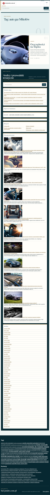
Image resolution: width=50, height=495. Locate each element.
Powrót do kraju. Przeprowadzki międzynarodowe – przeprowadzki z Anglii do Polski (19, 479)
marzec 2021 (7, 375)
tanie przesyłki (16, 458)
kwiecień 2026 (7, 334)
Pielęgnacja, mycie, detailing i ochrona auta (35, 130)
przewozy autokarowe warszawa (26, 456)
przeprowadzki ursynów (35, 450)
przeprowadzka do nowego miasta (35, 447)
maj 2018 (6, 412)
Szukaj (46, 8)
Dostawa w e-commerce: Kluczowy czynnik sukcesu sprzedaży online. (16, 477)
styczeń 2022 (7, 356)
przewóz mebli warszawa (40, 456)
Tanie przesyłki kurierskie (37, 458)
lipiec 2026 (6, 330)
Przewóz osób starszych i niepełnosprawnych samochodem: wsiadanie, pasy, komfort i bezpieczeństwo (23, 219)
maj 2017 (6, 418)
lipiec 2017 (6, 414)
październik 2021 (7, 362)
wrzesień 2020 (7, 387)
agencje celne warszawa (7, 443)
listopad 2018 (7, 407)
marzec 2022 (7, 352)
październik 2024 (7, 344)
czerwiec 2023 (7, 348)
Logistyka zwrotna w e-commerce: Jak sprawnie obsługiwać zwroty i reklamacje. (18, 475)
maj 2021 (6, 371)
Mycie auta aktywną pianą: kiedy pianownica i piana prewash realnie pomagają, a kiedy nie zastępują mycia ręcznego (24, 151)
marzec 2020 (7, 399)
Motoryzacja (28, 128)
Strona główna (46, 491)
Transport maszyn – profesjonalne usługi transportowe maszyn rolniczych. (17, 474)
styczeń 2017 (7, 426)
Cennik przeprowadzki (17, 443)
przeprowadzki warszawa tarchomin (35, 451)
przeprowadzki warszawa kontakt (19, 451)
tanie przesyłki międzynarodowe (27, 459)
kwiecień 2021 (7, 373)
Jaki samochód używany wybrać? (29, 303)
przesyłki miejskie (32, 454)
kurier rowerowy (5, 447)
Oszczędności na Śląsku (37, 45)
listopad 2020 (7, 383)
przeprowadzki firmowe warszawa (23, 448)
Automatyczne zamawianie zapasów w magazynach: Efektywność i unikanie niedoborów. (20, 482)
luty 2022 (6, 354)
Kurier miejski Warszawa (30, 445)
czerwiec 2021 (7, 369)
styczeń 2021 (7, 379)
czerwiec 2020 (7, 393)
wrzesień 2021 (7, 363)
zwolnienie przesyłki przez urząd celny (16, 463)
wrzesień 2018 (7, 410)
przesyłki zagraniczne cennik (10, 456)
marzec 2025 (7, 340)
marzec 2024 (7, 346)
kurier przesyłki (42, 445)
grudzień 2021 (7, 358)
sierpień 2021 (7, 365)
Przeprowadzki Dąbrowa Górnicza (8, 448)
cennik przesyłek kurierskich (30, 443)
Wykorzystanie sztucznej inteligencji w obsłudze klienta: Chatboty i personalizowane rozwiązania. (22, 480)
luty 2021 (6, 377)
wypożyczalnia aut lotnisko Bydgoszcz (20, 462)
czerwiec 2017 (7, 416)
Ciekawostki (32, 41)
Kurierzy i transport (30, 126)
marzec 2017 (7, 422)
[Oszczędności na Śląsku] (15, 49)
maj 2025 (6, 338)
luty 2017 (6, 424)
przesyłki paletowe (40, 454)
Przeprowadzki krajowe (39, 448)
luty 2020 (6, 401)
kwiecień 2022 (7, 350)
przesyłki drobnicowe (13, 453)
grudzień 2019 (7, 405)
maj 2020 (6, 395)
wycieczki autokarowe (30, 460)
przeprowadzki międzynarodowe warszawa (22, 450)
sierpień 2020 (7, 389)
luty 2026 (6, 336)
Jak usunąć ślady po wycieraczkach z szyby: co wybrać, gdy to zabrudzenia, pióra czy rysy (23, 103)
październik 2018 (7, 408)
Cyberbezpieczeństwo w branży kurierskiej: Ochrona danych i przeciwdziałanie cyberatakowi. (21, 472)
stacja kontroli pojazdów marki (7, 457)
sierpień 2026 (7, 328)
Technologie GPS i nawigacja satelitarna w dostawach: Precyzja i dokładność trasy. (19, 468)
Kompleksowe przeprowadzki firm (17, 444)
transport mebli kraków (20, 461)
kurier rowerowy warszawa (15, 447)
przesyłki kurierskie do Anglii (25, 453)
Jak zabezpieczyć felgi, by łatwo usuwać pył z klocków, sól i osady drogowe (20, 92)
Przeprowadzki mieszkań (7, 450)
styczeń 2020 (7, 403)
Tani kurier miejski (42, 459)
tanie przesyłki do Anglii (25, 457)
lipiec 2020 (6, 391)
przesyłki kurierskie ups (9, 454)
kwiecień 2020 (7, 397)
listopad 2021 (7, 360)
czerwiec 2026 (7, 332)
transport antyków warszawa (8, 461)
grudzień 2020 (7, 381)
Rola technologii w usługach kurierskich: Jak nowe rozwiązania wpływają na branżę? (19, 470)
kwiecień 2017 (7, 420)
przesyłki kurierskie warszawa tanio (22, 454)
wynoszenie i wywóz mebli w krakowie (6, 462)
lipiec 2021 (6, 367)
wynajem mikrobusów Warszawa (42, 460)
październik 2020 (7, 385)
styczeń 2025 (7, 342)
